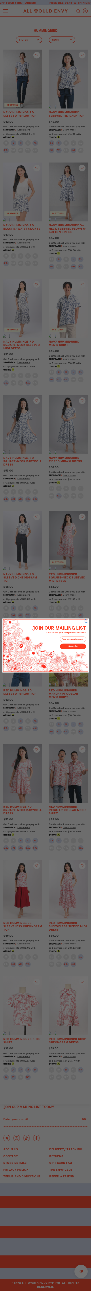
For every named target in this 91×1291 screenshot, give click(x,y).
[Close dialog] (86, 621)
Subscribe (73, 646)
